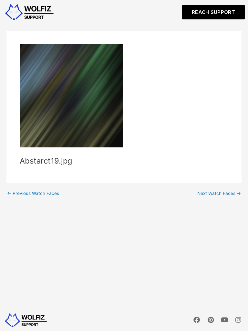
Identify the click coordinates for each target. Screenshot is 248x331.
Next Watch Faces (219, 193)
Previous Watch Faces (33, 193)
